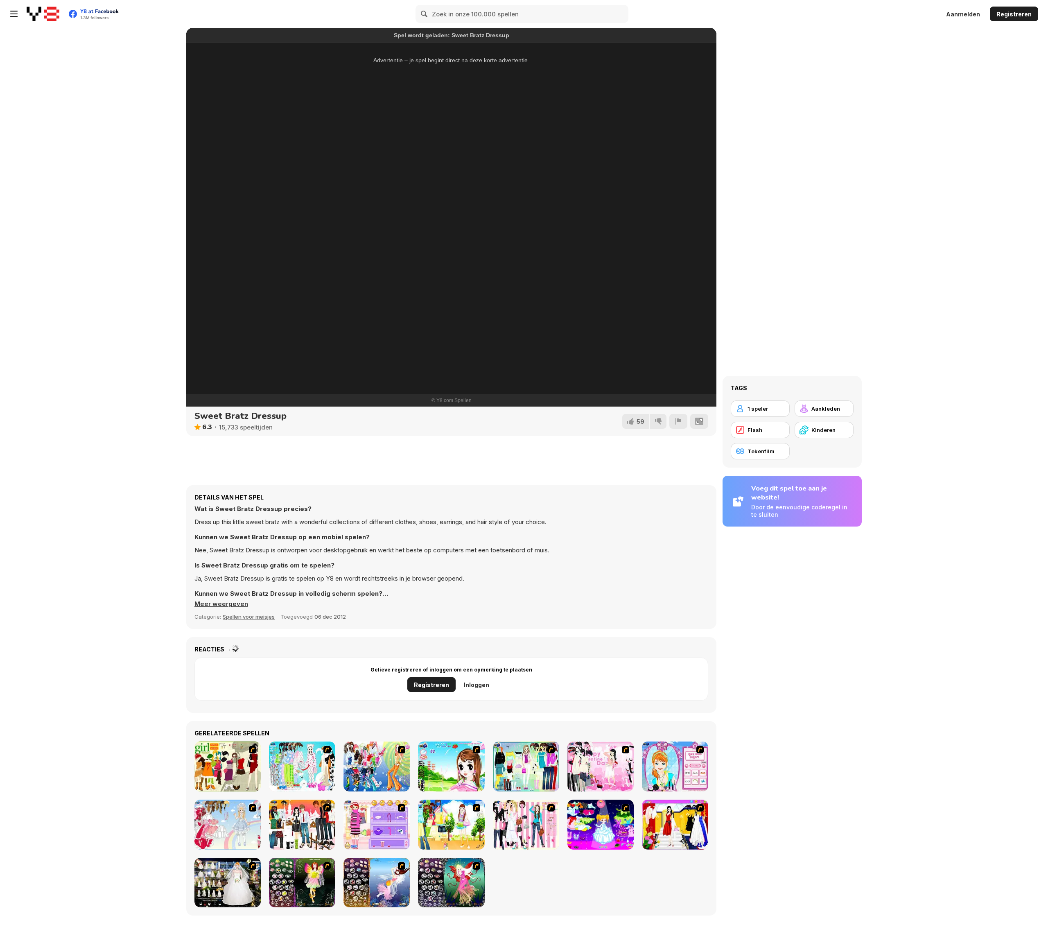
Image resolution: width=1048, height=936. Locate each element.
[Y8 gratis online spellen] (43, 14)
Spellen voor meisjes (249, 616)
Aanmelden (963, 14)
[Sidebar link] (14, 14)
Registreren (1014, 14)
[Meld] (678, 421)
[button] (221, 603)
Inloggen (476, 684)
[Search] (425, 14)
